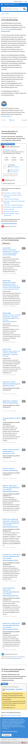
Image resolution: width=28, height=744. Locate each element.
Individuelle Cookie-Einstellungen (9, 731)
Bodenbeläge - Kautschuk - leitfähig (12, 193)
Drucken (13, 120)
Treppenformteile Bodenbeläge (11, 199)
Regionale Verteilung (14, 170)
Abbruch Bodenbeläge (9, 209)
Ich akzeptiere (6, 735)
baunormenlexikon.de (15, 658)
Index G (7, 13)
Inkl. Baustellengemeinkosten (11, 174)
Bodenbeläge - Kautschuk (10, 150)
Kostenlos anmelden (18, 1)
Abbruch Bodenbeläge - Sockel (11, 211)
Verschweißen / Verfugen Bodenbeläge (13, 207)
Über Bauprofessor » (6, 116)
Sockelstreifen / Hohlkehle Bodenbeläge (13, 205)
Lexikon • (3, 13)
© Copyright (24, 120)
